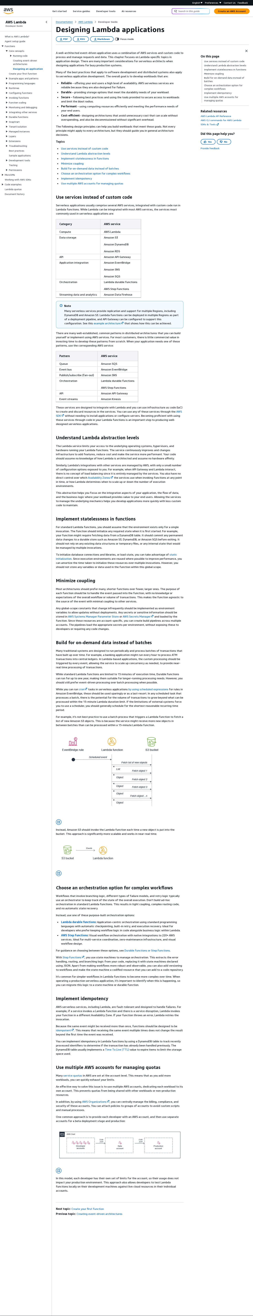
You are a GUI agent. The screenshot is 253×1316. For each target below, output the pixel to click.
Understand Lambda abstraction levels (85, 153)
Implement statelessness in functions (85, 158)
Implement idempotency (76, 178)
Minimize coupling (72, 163)
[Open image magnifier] (58, 822)
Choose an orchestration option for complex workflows (95, 173)
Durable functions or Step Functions (147, 950)
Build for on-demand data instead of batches (90, 168)
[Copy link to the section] (53, 197)
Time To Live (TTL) (117, 1049)
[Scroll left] (50, 11)
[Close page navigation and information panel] (246, 51)
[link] (108, 22)
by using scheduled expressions (148, 689)
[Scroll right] (139, 11)
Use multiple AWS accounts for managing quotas (92, 183)
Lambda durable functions (78, 922)
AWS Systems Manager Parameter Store (93, 616)
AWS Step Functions (74, 935)
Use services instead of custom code (84, 148)
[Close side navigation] (46, 22)
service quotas (72, 1075)
